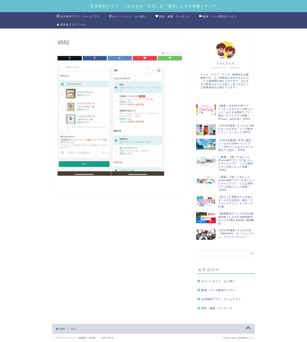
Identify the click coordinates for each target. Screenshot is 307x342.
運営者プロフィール (73, 24)
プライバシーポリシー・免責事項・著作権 (75, 338)
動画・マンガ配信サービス (220, 16)
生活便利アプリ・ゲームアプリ (80, 16)
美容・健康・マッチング (174, 16)
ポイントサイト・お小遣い (129, 16)
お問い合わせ (107, 338)
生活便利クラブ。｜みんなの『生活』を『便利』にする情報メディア (153, 6)
